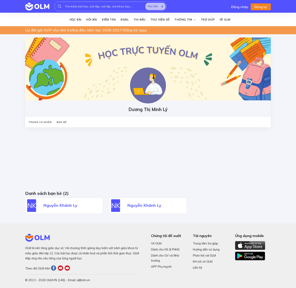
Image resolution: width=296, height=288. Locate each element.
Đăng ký (260, 7)
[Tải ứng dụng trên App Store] (250, 245)
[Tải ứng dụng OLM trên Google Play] (250, 255)
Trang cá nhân (40, 122)
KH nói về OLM (202, 261)
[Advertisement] (146, 160)
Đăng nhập (239, 7)
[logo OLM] (37, 6)
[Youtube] (61, 268)
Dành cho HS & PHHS (165, 249)
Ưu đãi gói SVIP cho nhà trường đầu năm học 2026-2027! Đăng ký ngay (86, 30)
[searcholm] (59, 6)
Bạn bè (62, 122)
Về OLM (224, 19)
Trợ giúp (208, 19)
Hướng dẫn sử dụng (206, 249)
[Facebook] (54, 268)
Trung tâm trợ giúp (205, 243)
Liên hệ (197, 267)
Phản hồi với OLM (204, 255)
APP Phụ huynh (161, 266)
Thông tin (183, 19)
